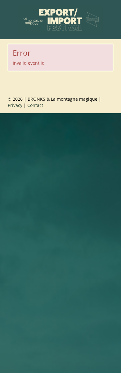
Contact (35, 105)
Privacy (15, 105)
